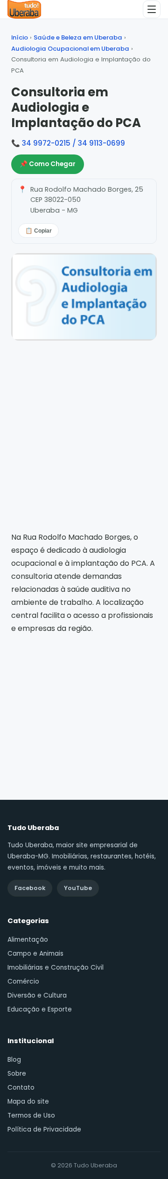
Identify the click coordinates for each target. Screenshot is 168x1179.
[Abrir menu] (152, 9)
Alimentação (27, 939)
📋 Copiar (38, 231)
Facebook (29, 888)
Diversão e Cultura (37, 995)
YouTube (78, 888)
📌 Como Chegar (48, 164)
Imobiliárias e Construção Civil (55, 967)
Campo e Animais (35, 953)
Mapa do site (28, 1101)
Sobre (16, 1073)
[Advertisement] (84, 704)
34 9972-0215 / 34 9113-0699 (73, 143)
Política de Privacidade (44, 1129)
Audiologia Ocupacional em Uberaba (70, 48)
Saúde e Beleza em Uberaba (78, 37)
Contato (21, 1087)
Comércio (23, 981)
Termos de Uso (31, 1115)
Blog (14, 1059)
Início (19, 37)
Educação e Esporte (39, 1009)
